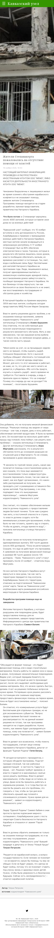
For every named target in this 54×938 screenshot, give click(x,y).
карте (13, 586)
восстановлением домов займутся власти (24, 278)
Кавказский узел (12, 229)
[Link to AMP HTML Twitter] (27, 911)
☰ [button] (4, 3)
